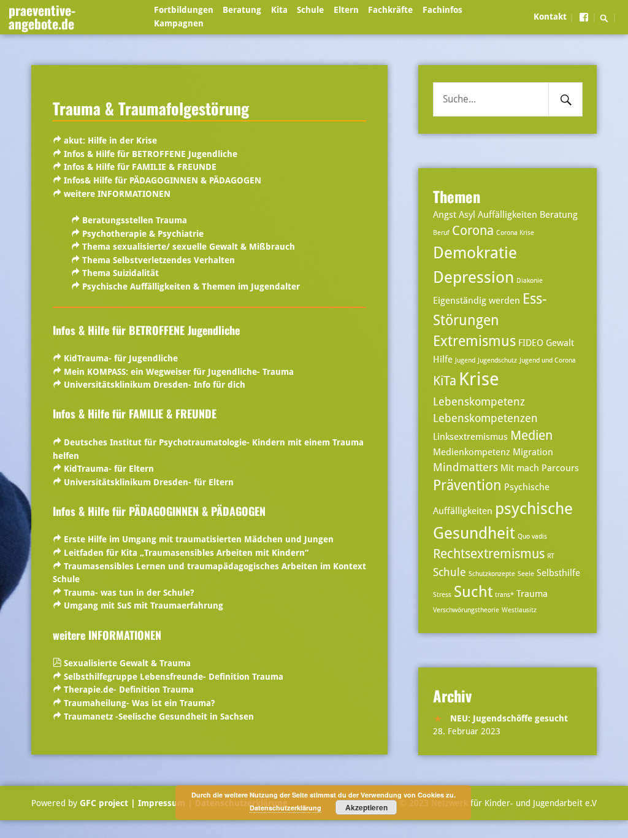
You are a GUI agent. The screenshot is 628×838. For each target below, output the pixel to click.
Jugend (465, 360)
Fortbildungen (183, 10)
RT (550, 556)
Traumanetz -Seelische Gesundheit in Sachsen (159, 716)
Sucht (473, 592)
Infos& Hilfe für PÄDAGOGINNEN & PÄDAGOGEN (162, 180)
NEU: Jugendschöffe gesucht (509, 718)
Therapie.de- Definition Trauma (129, 689)
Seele (526, 574)
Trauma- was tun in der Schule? (129, 593)
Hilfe (443, 359)
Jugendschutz (497, 360)
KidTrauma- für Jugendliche (121, 358)
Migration (533, 452)
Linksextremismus (470, 436)
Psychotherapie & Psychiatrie (143, 234)
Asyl (467, 214)
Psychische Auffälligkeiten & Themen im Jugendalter (191, 286)
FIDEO (530, 342)
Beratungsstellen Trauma (134, 220)
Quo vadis (532, 536)
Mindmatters (465, 467)
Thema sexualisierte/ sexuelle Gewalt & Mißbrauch (188, 247)
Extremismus (474, 341)
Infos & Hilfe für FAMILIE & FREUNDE (140, 167)
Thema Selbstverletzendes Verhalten (158, 260)
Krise (479, 379)
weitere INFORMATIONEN (117, 194)
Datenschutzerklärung (285, 807)
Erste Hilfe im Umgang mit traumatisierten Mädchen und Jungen (199, 539)
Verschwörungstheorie (466, 610)
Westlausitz (519, 610)
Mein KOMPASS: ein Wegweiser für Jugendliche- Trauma (179, 372)
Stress (442, 595)
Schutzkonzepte (492, 574)
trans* (504, 595)
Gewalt (560, 342)
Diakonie (529, 281)
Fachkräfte (390, 10)
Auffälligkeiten (507, 214)
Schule (310, 10)
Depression (473, 276)
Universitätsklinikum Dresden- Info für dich (154, 385)
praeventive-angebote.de (42, 16)
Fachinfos (442, 10)
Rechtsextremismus (489, 554)
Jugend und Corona (547, 360)
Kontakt (550, 16)
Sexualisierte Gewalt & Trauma (127, 663)
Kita (279, 10)
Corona (473, 230)
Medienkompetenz (471, 452)
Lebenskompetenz (479, 401)
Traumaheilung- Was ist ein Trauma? (139, 703)
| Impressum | (162, 803)
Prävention (467, 485)
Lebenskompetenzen (485, 418)
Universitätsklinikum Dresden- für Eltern (149, 482)
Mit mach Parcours (539, 468)
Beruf (441, 233)
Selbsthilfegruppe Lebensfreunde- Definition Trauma (173, 677)
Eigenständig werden (476, 300)
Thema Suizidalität (120, 273)
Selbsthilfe (558, 573)
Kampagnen (179, 23)
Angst (444, 214)
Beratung (242, 10)
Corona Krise (515, 233)
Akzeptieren (366, 807)
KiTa (444, 381)
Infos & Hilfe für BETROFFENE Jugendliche (150, 154)
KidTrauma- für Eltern (109, 469)
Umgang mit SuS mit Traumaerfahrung (143, 605)
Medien (531, 435)
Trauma (532, 593)
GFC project (104, 803)
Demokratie (475, 252)
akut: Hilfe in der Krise (110, 140)
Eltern (346, 10)
